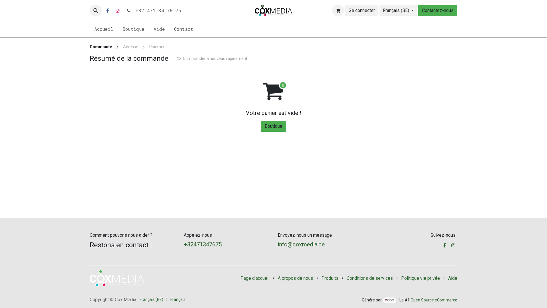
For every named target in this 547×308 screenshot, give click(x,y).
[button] (96, 11)
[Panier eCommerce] (338, 11)
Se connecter (362, 10)
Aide (452, 278)
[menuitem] (104, 29)
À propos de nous (295, 278)
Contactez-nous (438, 10)
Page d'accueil (255, 278)
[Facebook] (107, 10)
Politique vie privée (420, 278)
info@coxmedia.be (301, 244)
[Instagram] (117, 10)
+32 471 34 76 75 (157, 10)
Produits (329, 278)
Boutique (273, 126)
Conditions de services (370, 278)
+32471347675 (203, 244)
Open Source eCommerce (434, 300)
